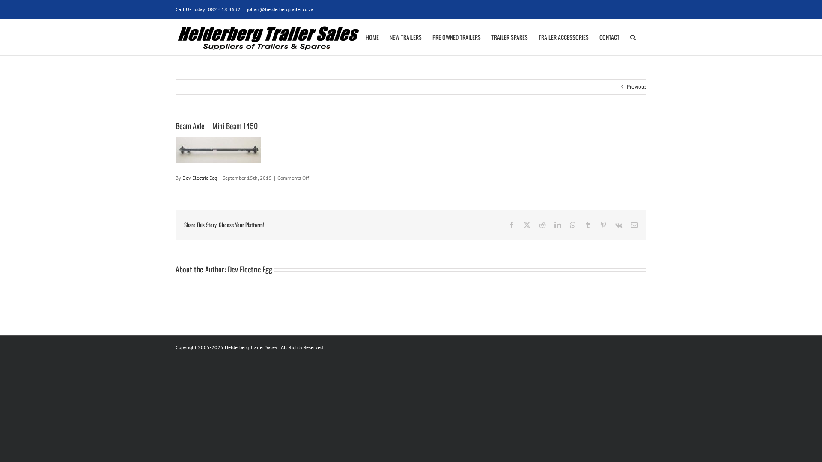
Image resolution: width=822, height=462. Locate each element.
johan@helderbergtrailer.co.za (280, 9)
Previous (636, 86)
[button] (633, 37)
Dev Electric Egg (199, 178)
